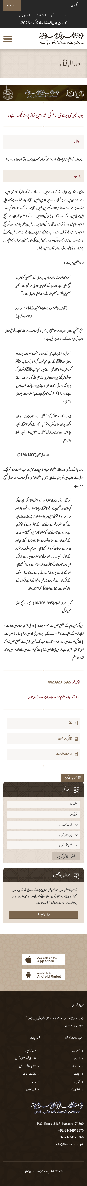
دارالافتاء (76, 1066)
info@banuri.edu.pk (70, 1144)
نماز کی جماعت (65, 738)
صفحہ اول (76, 1051)
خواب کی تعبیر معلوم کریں (25, 1059)
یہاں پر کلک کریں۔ (71, 1025)
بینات (77, 1074)
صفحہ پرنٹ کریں (71, 778)
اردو (12, 5)
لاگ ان (74, 5)
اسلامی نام (75, 1090)
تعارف (76, 1059)
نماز (70, 723)
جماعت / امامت (64, 754)
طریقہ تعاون (31, 1090)
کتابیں (77, 1082)
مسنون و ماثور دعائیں (27, 1066)
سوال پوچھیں (45, 915)
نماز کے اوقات (29, 1074)
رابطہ (33, 1082)
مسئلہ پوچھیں (30, 1051)
